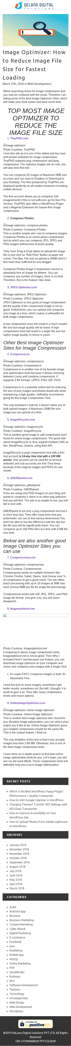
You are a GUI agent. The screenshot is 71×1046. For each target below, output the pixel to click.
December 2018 (19, 849)
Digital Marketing (20, 933)
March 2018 (16, 888)
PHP (11, 967)
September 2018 (19, 862)
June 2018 (15, 875)
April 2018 (15, 884)
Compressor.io (19, 354)
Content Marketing (21, 924)
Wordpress (16, 1011)
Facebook (15, 941)
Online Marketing (20, 963)
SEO (12, 980)
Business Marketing (21, 920)
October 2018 (18, 858)
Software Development (23, 985)
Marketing (15, 950)
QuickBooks (16, 972)
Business (15, 915)
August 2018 (17, 866)
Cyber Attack (17, 928)
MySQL (13, 959)
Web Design (16, 1002)
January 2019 (17, 845)
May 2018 (15, 879)
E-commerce (17, 937)
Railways (15, 976)
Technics (15, 989)
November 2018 (19, 853)
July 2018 (15, 871)
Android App (17, 911)
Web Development (38, 83)
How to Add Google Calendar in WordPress (36, 800)
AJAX (12, 907)
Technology (16, 993)
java (12, 946)
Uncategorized (18, 998)
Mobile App (16, 954)
